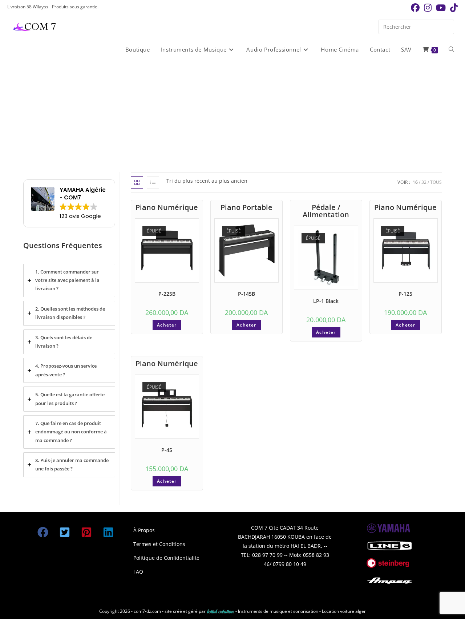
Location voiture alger (344, 611)
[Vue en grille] (137, 182)
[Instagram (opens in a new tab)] (428, 7)
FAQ (138, 571)
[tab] (69, 280)
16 (415, 182)
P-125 (405, 293)
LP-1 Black (326, 301)
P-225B (166, 293)
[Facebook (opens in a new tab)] (415, 7)
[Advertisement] (232, 116)
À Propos (144, 530)
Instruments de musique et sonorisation (278, 611)
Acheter (167, 325)
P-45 (166, 449)
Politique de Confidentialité (166, 557)
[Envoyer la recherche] (447, 26)
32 (423, 182)
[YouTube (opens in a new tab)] (441, 7)
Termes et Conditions (159, 544)
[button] (43, 532)
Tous (436, 182)
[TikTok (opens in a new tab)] (453, 7)
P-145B (246, 293)
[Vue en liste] (153, 182)
